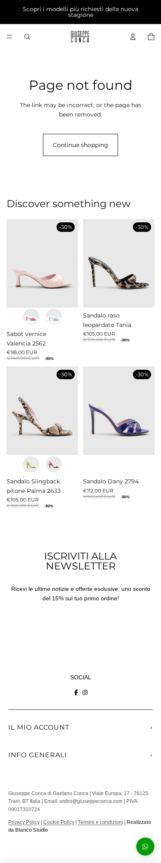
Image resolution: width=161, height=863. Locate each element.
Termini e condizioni (100, 822)
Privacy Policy (24, 822)
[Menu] (9, 36)
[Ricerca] (27, 37)
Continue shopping (80, 145)
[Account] (133, 37)
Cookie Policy (58, 822)
